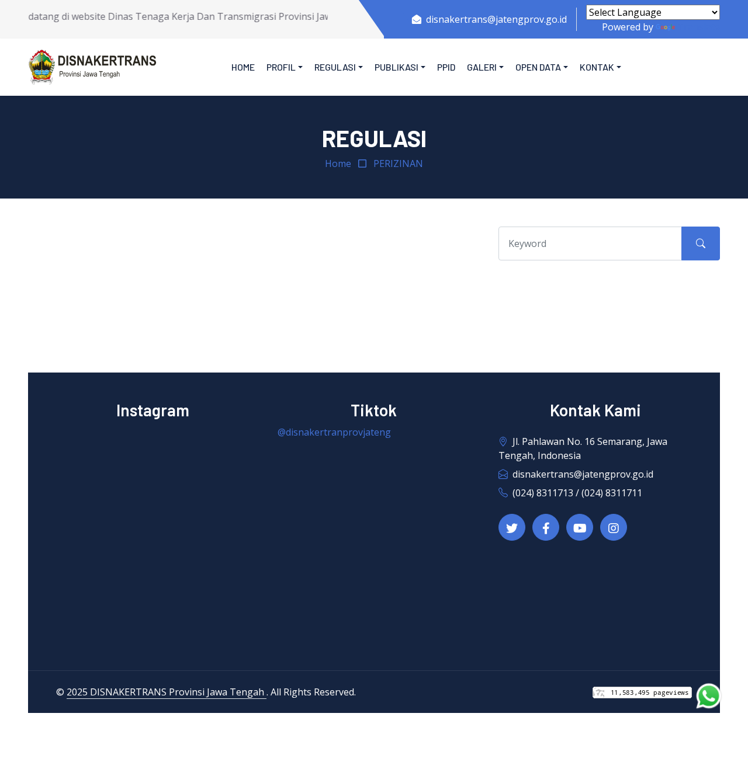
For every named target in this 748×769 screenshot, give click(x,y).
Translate (698, 26)
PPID (446, 66)
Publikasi (396, 66)
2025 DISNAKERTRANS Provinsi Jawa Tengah (166, 692)
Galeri (482, 66)
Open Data (538, 66)
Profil (281, 66)
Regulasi (335, 66)
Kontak (597, 66)
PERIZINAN (398, 163)
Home (243, 66)
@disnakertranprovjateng (334, 432)
